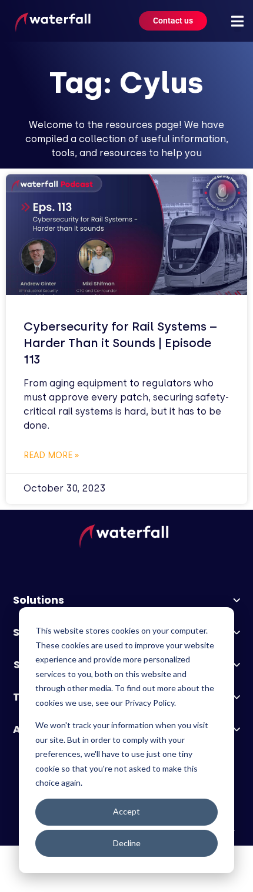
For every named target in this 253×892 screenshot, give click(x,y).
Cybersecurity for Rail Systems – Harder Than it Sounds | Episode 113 (120, 342)
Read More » (51, 455)
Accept (126, 811)
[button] (237, 21)
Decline (127, 843)
